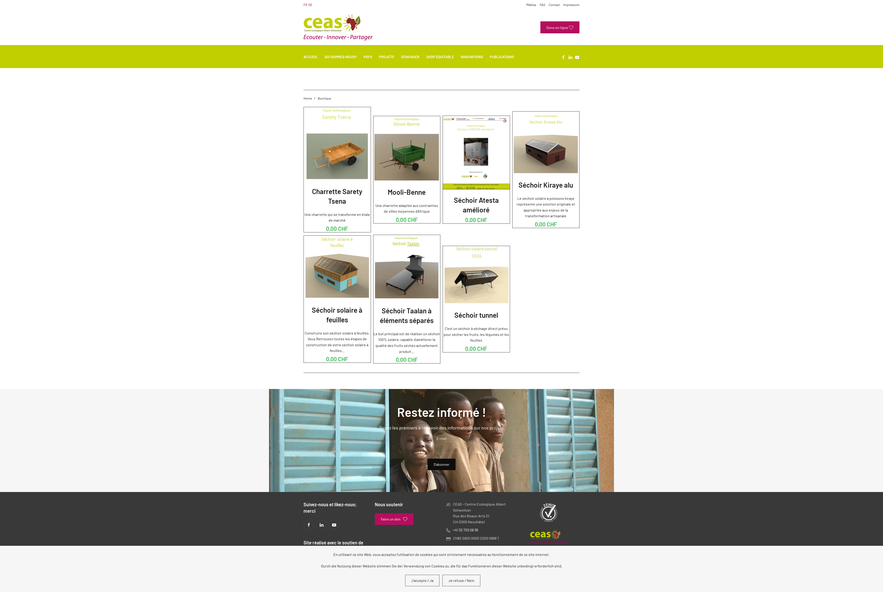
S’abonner (441, 464)
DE (310, 5)
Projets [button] (386, 56)
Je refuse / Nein (461, 580)
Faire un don (391, 519)
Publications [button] (502, 56)
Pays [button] (368, 56)
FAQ (542, 5)
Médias (531, 5)
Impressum (571, 5)
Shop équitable (440, 56)
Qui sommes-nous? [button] (341, 56)
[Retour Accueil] (338, 27)
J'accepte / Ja (422, 580)
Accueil (311, 56)
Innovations (472, 56)
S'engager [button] (410, 56)
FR (305, 5)
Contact (554, 5)
